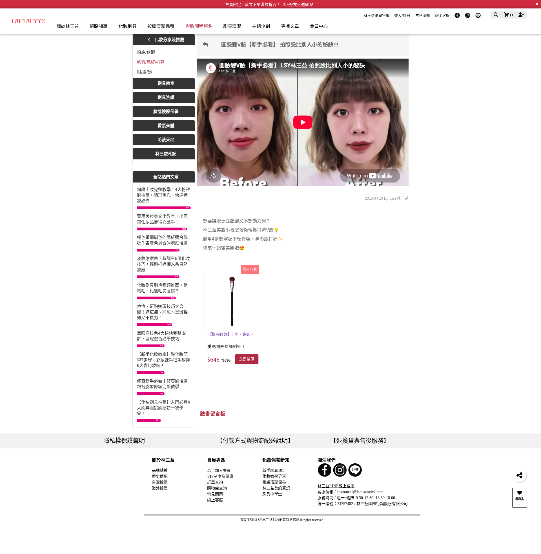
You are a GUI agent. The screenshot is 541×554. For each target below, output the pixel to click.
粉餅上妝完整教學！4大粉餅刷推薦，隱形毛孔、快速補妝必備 (163, 195)
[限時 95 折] (231, 301)
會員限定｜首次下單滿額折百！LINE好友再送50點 (269, 4)
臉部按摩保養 (166, 111)
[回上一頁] (207, 44)
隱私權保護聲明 (124, 440)
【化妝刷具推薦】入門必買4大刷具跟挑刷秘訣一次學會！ (163, 408)
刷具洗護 (166, 97)
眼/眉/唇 (144, 72)
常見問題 (422, 15)
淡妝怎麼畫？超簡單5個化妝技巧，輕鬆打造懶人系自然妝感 (163, 264)
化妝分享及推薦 (169, 39)
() (511, 14)
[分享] (519, 475)
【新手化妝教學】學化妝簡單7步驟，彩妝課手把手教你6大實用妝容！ (163, 360)
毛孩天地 (166, 139)
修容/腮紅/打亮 (151, 62)
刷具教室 (166, 83)
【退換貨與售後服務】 (359, 440)
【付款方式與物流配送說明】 (255, 440)
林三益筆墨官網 (376, 15)
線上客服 (442, 15)
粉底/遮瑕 (146, 52)
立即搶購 (246, 359)
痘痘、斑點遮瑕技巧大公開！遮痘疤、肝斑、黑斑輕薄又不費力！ (162, 312)
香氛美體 (166, 125)
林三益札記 (165, 153)
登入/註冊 (402, 15)
